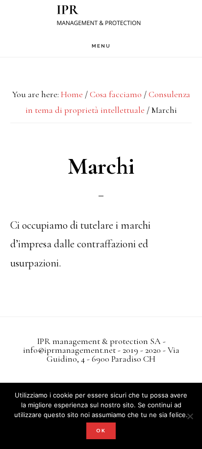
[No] (190, 416)
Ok (101, 430)
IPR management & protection (101, 17)
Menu (101, 46)
